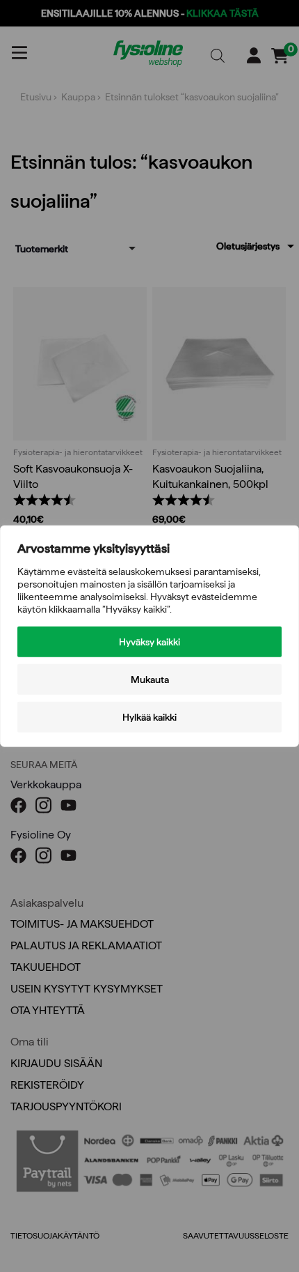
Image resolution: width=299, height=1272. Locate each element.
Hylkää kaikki (149, 717)
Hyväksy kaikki (149, 642)
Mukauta (150, 679)
